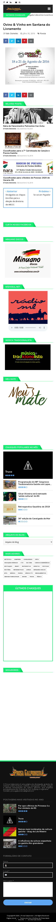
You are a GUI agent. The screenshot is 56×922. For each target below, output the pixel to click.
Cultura (29, 563)
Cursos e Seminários (42, 563)
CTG (22, 563)
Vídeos (39, 576)
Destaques (8, 566)
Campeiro (17, 559)
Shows (24, 576)
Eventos (37, 566)
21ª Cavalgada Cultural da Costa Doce (30, 15)
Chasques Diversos (11, 563)
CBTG (37, 559)
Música (12, 573)
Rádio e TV (29, 573)
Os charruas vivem (34, 919)
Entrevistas (26, 566)
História (7, 570)
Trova (32, 576)
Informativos (18, 570)
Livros (28, 570)
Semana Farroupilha (11, 576)
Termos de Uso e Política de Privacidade (34, 918)
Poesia (43, 33)
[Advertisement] (28, 425)
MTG (5, 573)
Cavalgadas (28, 559)
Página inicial (11, 918)
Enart (17, 566)
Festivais (45, 566)
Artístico (7, 559)
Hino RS (21, 919)
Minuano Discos (39, 570)
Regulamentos (40, 573)
